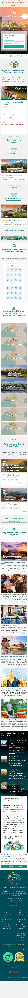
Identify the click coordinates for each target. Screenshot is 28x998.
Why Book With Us (7, 917)
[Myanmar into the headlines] (14, 495)
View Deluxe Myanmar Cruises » (14, 231)
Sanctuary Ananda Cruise (10, 171)
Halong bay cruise (21, 935)
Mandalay (18, 475)
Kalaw (8, 477)
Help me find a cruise (14, 866)
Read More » (24, 571)
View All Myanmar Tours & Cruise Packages (14, 520)
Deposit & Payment (7, 924)
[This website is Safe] (14, 972)
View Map (23, 483)
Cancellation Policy (7, 926)
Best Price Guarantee (9, 120)
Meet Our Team (7, 914)
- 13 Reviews (19, 175)
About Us (7, 910)
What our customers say (7, 919)
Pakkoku (8, 475)
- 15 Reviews (12, 108)
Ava (13, 475)
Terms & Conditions (7, 928)
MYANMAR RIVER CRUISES (11, 944)
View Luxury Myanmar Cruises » (14, 186)
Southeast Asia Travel (16, 949)
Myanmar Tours (21, 940)
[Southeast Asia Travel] (14, 878)
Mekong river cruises (21, 933)
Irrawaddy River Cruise (21, 931)
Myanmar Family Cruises (21, 924)
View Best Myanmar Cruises (14, 141)
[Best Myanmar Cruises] (14, 64)
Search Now (12, 46)
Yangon (8, 474)
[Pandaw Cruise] (14, 211)
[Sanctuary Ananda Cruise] (14, 166)
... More (3, 129)
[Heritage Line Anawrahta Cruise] (14, 93)
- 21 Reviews (19, 220)
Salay (18, 474)
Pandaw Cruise (6, 216)
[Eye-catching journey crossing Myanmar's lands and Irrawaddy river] (14, 465)
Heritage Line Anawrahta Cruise (13, 103)
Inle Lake (13, 477)
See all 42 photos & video (20, 98)
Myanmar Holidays (21, 937)
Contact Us (7, 912)
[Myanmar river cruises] (14, 14)
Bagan (13, 474)
